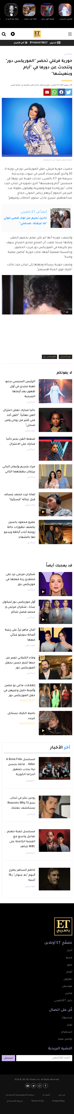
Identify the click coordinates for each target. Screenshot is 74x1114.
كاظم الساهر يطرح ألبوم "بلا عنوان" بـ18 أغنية (22, 875)
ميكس (68, 54)
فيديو (12, 33)
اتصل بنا (46, 1095)
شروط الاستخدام (15, 1101)
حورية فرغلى (65, 357)
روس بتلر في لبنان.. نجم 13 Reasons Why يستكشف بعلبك (21, 803)
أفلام (69, 972)
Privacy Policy (58, 1101)
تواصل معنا (65, 1039)
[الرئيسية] (37, 34)
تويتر (69, 1025)
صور (69, 965)
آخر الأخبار (19, 43)
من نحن (61, 1095)
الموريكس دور (49, 357)
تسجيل (8, 1058)
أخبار (69, 950)
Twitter (34, 1085)
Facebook (46, 1085)
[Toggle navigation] (70, 34)
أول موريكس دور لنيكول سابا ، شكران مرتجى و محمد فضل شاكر (18, 607)
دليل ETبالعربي (63, 1000)
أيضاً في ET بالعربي (34, 212)
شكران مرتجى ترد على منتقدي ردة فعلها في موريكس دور (20, 579)
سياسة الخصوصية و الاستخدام (20, 1095)
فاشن (68, 993)
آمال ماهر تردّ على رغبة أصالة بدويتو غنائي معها (20, 635)
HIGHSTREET (40, 43)
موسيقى (30, 430)
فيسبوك (66, 1017)
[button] (68, 92)
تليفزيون (30, 781)
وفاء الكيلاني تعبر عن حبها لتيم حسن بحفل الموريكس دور (20, 663)
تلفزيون (68, 979)
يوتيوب (28, 1085)
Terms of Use (37, 1101)
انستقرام (66, 1032)
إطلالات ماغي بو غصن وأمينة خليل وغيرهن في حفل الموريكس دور (19, 690)
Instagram (40, 1085)
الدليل (53, 43)
